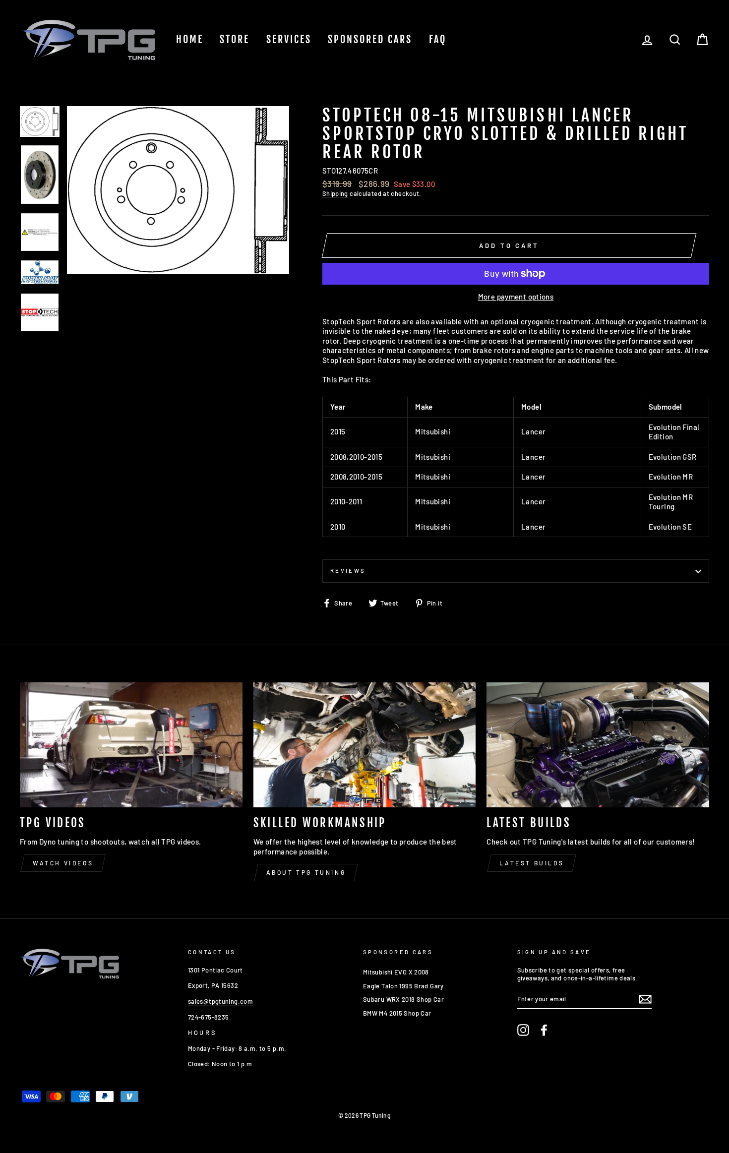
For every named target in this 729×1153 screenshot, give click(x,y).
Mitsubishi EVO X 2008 (396, 972)
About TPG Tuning (306, 872)
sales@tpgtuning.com (220, 1001)
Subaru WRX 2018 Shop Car (403, 999)
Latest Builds (531, 862)
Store (234, 39)
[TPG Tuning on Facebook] (544, 1030)
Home (189, 39)
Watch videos (63, 862)
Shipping (335, 193)
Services (288, 39)
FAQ (437, 39)
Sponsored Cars (370, 39)
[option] (178, 190)
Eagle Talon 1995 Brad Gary (403, 986)
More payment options (516, 296)
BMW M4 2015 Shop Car (397, 1013)
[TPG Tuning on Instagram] (523, 1030)
